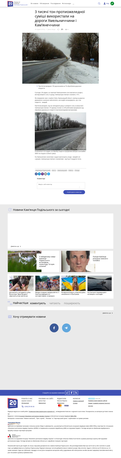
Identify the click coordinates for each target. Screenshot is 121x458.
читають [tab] (54, 303)
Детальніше (25, 403)
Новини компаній (78, 401)
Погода (77, 170)
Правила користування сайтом (97, 401)
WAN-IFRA (73, 416)
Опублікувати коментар (74, 192)
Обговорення (44, 3)
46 (67, 29)
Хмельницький (62, 170)
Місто (54, 170)
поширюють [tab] (72, 303)
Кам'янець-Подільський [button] (21, 5)
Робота (71, 170)
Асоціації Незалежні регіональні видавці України (34, 416)
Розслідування (56, 3)
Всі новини (34, 3)
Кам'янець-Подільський (43, 170)
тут (9, 414)
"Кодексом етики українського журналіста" (42, 411)
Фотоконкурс (66, 3)
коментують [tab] (38, 303)
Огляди (75, 403)
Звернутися (42, 403)
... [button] (73, 3)
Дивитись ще (16, 246)
